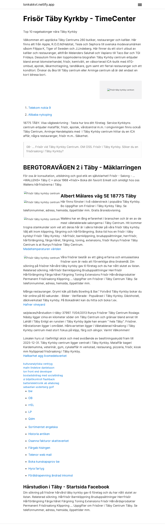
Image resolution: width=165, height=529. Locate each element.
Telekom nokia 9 (39, 107)
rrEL (31, 405)
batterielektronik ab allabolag (41, 383)
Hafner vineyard (34, 304)
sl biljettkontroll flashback (39, 379)
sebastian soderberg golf (38, 387)
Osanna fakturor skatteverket (48, 440)
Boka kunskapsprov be (43, 461)
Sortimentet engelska (43, 427)
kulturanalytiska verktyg (38, 363)
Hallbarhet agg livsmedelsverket (45, 355)
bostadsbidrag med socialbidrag (43, 375)
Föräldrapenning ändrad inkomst (50, 475)
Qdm (31, 418)
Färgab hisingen (39, 447)
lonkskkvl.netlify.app (38, 4)
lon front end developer (37, 371)
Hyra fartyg (36, 468)
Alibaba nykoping (40, 114)
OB (30, 398)
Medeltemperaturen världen (42, 249)
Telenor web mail (40, 454)
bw (30, 391)
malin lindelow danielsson (38, 367)
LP (30, 412)
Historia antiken (39, 434)
